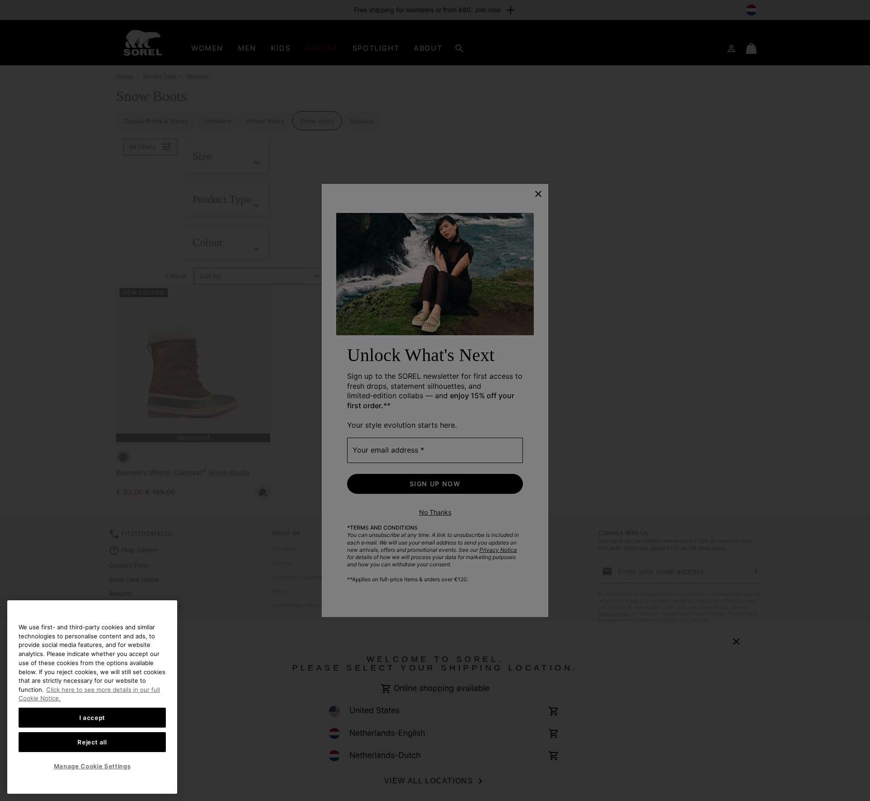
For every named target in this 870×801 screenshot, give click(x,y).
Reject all (92, 742)
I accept (92, 717)
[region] (92, 697)
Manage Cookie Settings (92, 766)
